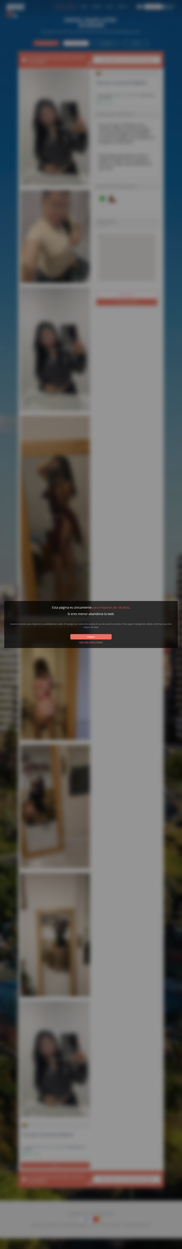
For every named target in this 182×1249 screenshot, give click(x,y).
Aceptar (91, 636)
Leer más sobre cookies (91, 642)
